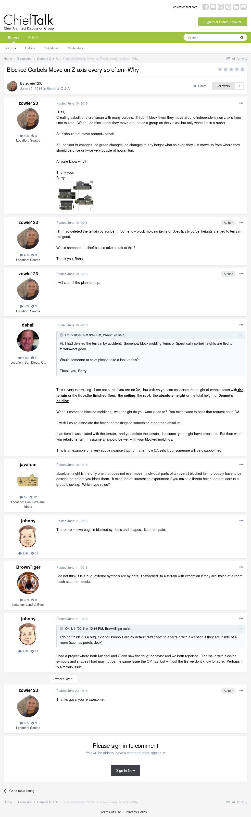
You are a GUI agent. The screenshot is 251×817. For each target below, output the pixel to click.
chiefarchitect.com (185, 7)
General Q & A (58, 88)
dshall (28, 325)
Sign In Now (125, 770)
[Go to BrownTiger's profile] (28, 583)
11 (36, 553)
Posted (72, 103)
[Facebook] (205, 6)
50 (36, 357)
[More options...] (241, 103)
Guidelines (51, 48)
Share (201, 85)
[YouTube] (213, 6)
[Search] (242, 37)
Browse (13, 37)
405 (26, 135)
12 (34, 497)
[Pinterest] (228, 6)
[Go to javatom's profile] (28, 480)
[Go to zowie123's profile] (12, 86)
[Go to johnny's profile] (28, 536)
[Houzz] (236, 6)
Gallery (30, 48)
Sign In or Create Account (222, 21)
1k (25, 497)
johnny (28, 520)
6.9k (25, 357)
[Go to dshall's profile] (28, 340)
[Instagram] (221, 6)
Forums (10, 48)
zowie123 (33, 83)
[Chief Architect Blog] (243, 6)
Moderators (76, 48)
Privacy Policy (136, 811)
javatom (28, 464)
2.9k (25, 553)
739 (26, 599)
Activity (33, 37)
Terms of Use (110, 811)
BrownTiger (28, 567)
